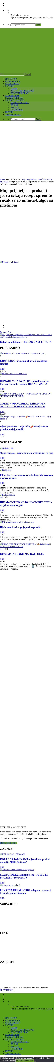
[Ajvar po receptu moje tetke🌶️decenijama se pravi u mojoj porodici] (27, 419)
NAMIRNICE (16, 110)
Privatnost (29, 1061)
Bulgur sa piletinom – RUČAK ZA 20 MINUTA (26, 342)
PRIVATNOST (7, 990)
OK (17, 1061)
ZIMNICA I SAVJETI (14, 100)
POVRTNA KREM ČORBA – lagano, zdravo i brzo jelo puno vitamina (25, 891)
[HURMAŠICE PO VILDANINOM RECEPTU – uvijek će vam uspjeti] (7, 495)
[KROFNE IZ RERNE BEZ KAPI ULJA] (27, 546)
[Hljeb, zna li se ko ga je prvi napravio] (17, 522)
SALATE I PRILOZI (14, 98)
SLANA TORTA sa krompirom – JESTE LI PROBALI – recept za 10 (24, 876)
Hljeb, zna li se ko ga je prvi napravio (20, 527)
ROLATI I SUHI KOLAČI (21, 91)
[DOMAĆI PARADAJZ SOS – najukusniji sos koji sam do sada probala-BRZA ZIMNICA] (13, 374)
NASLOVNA (11, 79)
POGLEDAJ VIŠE (8, 843)
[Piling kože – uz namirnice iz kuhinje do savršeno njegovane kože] (5, 470)
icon (2, 497)
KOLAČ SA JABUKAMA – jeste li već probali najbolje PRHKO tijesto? (25, 861)
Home (2, 179)
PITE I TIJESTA (12, 84)
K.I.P (2, 369)
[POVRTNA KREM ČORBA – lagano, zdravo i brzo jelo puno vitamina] (10, 885)
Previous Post (5, 332)
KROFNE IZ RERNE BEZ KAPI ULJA (22, 554)
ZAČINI (14, 105)
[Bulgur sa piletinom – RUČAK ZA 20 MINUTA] (27, 337)
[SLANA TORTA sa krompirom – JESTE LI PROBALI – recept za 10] (17, 870)
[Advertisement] (27, 150)
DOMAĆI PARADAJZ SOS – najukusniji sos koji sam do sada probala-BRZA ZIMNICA (24, 382)
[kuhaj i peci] (27, 57)
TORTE (13, 88)
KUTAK (9, 112)
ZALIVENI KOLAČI (19, 93)
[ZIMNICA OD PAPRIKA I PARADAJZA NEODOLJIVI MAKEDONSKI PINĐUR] (27, 396)
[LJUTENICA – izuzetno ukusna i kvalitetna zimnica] (22, 353)
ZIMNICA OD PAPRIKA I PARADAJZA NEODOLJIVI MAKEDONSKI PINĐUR (22, 405)
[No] (35, 1061)
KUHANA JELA (12, 81)
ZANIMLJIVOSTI (13, 114)
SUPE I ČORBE (12, 95)
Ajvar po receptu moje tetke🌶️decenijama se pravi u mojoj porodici (24, 428)
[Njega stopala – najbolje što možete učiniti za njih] (6, 448)
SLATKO (9, 86)
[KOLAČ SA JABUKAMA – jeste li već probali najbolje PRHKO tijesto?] (12, 854)
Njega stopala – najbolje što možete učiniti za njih (26, 452)
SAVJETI (14, 107)
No (22, 1061)
